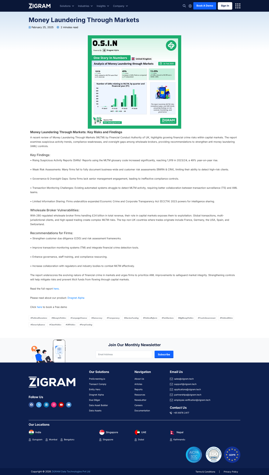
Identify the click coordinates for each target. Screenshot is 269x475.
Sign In (225, 5)
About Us (139, 378)
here (56, 288)
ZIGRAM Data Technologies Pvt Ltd (71, 471)
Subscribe (164, 354)
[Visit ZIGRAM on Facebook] (32, 404)
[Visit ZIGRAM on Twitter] (39, 404)
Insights (101, 5)
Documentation (142, 410)
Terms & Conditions (205, 471)
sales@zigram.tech (184, 378)
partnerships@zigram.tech (187, 394)
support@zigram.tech (185, 384)
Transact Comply (97, 384)
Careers (138, 405)
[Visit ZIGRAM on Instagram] (54, 404)
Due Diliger (94, 400)
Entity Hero (94, 389)
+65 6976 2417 (181, 412)
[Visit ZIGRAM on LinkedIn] (47, 404)
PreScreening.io (97, 378)
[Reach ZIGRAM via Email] (68, 404)
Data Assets (95, 410)
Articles (138, 384)
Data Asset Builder (98, 405)
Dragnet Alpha (76, 297)
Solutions (65, 5)
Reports (138, 389)
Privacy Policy (231, 471)
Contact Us (178, 407)
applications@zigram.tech (187, 389)
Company (119, 5)
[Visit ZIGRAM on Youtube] (62, 404)
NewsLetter (140, 400)
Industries (84, 5)
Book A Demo (204, 5)
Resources (139, 394)
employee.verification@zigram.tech (192, 400)
